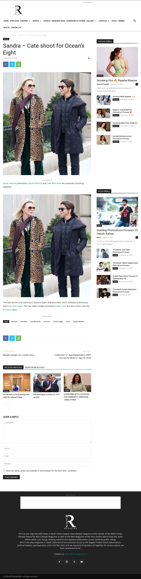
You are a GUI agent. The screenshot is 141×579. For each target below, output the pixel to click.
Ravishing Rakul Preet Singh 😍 (125, 123)
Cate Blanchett (54, 183)
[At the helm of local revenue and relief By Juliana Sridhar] (16, 382)
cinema (121, 21)
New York (61, 306)
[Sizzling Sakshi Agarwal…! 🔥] (103, 100)
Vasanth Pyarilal (103, 84)
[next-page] (9, 405)
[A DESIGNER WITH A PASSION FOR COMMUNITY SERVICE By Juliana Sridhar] (77, 382)
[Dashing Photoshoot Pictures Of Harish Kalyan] (117, 212)
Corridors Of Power (75, 21)
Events (36, 21)
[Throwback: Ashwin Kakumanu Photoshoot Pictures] (103, 293)
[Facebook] (6, 64)
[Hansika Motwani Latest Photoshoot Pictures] (103, 140)
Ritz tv (7, 27)
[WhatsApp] (18, 64)
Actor (99, 225)
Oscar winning (10, 183)
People (47, 21)
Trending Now (58, 21)
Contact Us (16, 27)
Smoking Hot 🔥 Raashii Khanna (117, 80)
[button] (134, 21)
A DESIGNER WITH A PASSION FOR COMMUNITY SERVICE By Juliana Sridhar (76, 397)
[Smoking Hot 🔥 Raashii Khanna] (117, 62)
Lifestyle (103, 21)
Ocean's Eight (58, 321)
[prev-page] (4, 405)
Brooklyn (7, 309)
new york (47, 321)
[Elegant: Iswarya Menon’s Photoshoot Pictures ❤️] (103, 113)
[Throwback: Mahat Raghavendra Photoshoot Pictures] (103, 266)
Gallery (90, 21)
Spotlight (14, 21)
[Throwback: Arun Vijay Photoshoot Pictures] (103, 253)
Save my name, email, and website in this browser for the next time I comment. (41, 470)
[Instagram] (67, 562)
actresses (14, 321)
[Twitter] (12, 64)
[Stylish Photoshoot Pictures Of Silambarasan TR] (103, 280)
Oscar (68, 321)
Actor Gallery (104, 191)
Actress (99, 76)
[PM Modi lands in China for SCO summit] (47, 382)
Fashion (24, 21)
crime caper (16, 306)
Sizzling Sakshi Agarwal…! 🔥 (124, 97)
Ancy (98, 237)
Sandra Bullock (35, 183)
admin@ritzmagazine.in (76, 554)
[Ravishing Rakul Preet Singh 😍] (103, 126)
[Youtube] (81, 562)
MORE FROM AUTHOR (34, 367)
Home (6, 21)
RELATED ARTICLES (13, 367)
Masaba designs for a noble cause (18, 355)
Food (114, 21)
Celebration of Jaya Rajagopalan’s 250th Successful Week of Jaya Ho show (73, 356)
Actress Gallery (105, 41)
